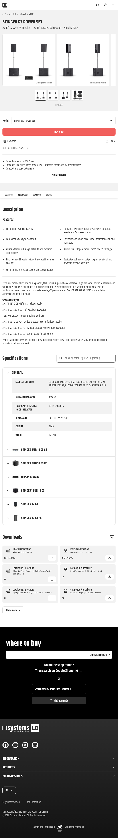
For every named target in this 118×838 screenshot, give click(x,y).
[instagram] (25, 745)
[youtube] (15, 745)
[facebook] (5, 745)
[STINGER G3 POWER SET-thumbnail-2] (52, 95)
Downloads (37, 195)
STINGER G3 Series (26, 14)
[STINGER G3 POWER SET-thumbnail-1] (39, 95)
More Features (59, 174)
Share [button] (113, 141)
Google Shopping (66, 670)
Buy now (59, 131)
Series (14, 14)
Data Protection (33, 802)
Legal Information (11, 802)
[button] (52, 558)
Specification (23, 195)
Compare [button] (11, 141)
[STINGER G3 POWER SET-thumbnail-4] (78, 95)
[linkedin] (35, 745)
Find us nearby (61, 700)
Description (9, 195)
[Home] (4, 5)
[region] (59, 60)
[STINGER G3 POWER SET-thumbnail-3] (65, 95)
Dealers (49, 195)
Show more (11, 610)
